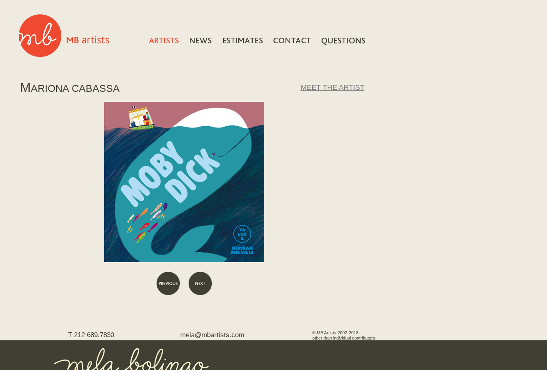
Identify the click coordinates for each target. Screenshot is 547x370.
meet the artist (332, 87)
